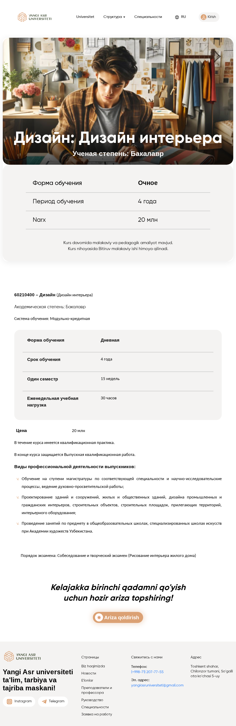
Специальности (148, 17)
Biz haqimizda (93, 666)
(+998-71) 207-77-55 (147, 672)
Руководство (92, 700)
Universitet (85, 17)
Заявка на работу (96, 714)
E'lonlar (87, 681)
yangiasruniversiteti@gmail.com (157, 685)
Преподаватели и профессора (96, 690)
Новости (88, 673)
